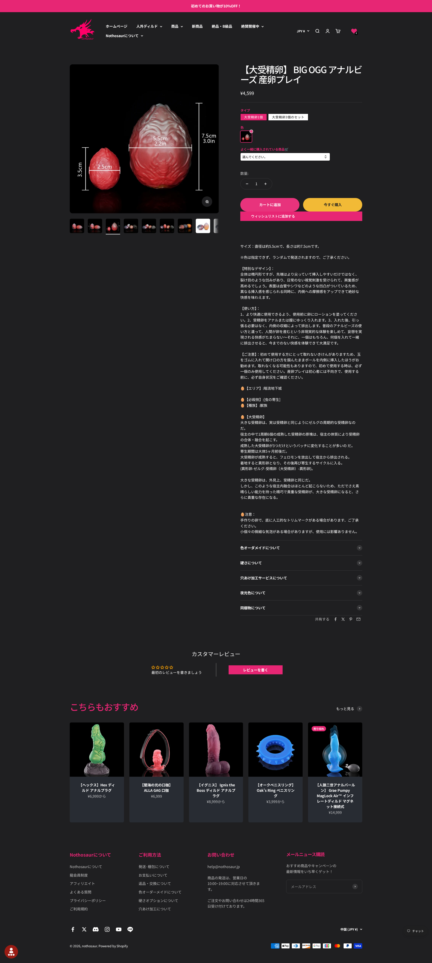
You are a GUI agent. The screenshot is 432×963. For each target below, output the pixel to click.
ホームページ (116, 26)
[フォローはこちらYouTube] (119, 929)
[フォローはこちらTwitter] (84, 929)
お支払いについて (153, 875)
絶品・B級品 (222, 26)
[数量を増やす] (265, 183)
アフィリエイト (82, 883)
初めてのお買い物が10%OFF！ (216, 6)
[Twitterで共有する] (343, 619)
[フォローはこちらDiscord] (96, 929)
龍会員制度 (79, 875)
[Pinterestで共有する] (351, 619)
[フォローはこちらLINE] (130, 929)
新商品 (197, 26)
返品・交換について (155, 883)
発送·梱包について (154, 866)
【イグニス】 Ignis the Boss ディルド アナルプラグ (216, 790)
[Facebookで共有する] (335, 619)
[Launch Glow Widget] (11, 951)
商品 (174, 26)
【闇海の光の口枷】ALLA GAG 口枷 (156, 787)
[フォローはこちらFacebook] (73, 929)
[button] (354, 31)
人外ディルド (147, 26)
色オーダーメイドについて (160, 892)
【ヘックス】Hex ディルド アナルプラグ (97, 787)
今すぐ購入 (333, 204)
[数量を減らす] (247, 183)
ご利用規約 (79, 908)
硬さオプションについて (158, 900)
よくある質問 (80, 892)
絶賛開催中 (250, 26)
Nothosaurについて (122, 35)
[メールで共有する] (358, 619)
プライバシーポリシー (88, 900)
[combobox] (285, 157)
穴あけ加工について (155, 908)
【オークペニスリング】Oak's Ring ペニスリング (275, 790)
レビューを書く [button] (255, 670)
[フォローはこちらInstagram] (107, 929)
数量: (244, 173)
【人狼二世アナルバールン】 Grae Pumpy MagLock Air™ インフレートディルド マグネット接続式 (335, 795)
